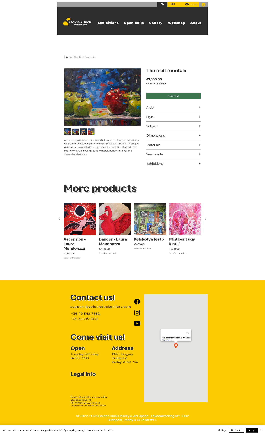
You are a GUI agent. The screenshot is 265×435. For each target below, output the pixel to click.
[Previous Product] (59, 218)
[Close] (261, 430)
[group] (132, 237)
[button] (203, 5)
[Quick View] (80, 219)
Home (68, 57)
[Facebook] (137, 301)
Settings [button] (222, 430)
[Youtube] (137, 323)
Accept (251, 430)
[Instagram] (137, 312)
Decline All (236, 430)
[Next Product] (206, 218)
